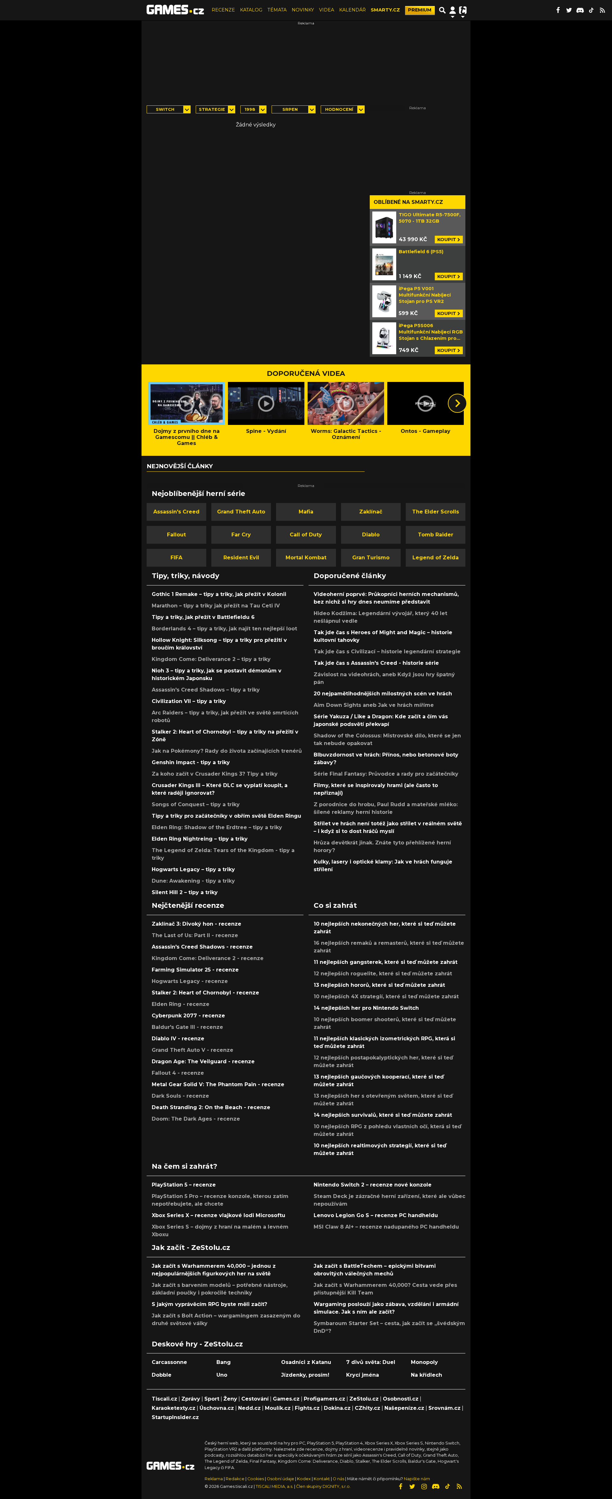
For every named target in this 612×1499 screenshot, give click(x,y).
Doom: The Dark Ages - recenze (196, 1119)
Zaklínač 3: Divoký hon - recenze (196, 924)
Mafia (306, 512)
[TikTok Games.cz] (591, 10)
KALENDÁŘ (352, 10)
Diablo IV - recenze (178, 1039)
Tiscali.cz (164, 1399)
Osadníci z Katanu (306, 1362)
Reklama (214, 1478)
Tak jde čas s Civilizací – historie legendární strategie (387, 652)
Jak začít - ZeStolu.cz (191, 1247)
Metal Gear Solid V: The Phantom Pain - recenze (218, 1084)
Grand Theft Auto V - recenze (192, 1050)
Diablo (371, 535)
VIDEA (326, 10)
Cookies (255, 1478)
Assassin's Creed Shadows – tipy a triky (206, 690)
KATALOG (251, 10)
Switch (165, 109)
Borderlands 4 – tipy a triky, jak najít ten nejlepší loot (224, 629)
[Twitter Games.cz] (569, 10)
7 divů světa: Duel (370, 1362)
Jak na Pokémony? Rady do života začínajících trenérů (227, 751)
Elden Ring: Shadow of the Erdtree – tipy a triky (217, 827)
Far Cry (241, 535)
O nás (339, 1478)
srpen (290, 109)
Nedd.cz (249, 1408)
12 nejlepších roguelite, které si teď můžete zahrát (383, 974)
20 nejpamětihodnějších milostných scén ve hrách (383, 694)
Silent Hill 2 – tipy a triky (185, 892)
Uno (221, 1375)
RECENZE (223, 10)
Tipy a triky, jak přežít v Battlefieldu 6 (203, 617)
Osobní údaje (280, 1478)
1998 (249, 109)
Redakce (235, 1478)
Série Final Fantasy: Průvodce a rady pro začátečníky (386, 774)
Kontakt (322, 1478)
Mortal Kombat (306, 558)
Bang (223, 1362)
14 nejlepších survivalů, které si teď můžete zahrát (383, 1115)
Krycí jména (362, 1375)
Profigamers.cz (324, 1399)
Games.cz (286, 1399)
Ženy (230, 1399)
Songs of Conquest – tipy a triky (196, 804)
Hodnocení (339, 109)
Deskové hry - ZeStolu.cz (197, 1344)
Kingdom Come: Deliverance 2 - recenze (208, 958)
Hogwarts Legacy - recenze (190, 981)
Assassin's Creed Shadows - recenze (202, 947)
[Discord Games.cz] (580, 10)
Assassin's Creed (176, 512)
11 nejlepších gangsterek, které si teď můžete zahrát (385, 962)
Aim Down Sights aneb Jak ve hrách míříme (374, 705)
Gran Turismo (371, 558)
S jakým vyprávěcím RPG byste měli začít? (209, 1304)
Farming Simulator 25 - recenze (195, 970)
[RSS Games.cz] (602, 10)
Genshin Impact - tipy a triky (191, 762)
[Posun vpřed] (457, 403)
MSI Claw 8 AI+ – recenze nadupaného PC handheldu (386, 1227)
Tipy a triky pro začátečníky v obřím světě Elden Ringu (226, 816)
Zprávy (190, 1399)
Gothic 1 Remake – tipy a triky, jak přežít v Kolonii (219, 594)
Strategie (212, 109)
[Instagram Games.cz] (424, 1486)
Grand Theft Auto (241, 512)
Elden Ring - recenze (180, 1004)
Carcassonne (169, 1362)
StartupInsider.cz (175, 1417)
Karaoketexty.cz (173, 1408)
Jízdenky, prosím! (305, 1375)
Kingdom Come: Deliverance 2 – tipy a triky (211, 659)
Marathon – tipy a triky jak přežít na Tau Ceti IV (216, 606)
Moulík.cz (278, 1408)
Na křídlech (426, 1375)
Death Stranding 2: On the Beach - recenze (211, 1107)
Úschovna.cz (217, 1408)
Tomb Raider (435, 535)
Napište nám (417, 1478)
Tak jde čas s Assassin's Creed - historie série (376, 663)
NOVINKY (303, 10)
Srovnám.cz (444, 1408)
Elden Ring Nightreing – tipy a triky (200, 839)
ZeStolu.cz (364, 1399)
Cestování (255, 1399)
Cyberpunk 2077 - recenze (188, 1016)
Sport (211, 1399)
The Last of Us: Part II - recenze (195, 935)
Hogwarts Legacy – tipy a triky (193, 869)
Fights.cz (307, 1408)
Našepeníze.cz (404, 1408)
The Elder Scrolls (435, 512)
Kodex (304, 1478)
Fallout (176, 535)
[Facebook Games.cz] (558, 10)
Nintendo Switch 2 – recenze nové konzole (373, 1185)
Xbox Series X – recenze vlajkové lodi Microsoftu (218, 1215)
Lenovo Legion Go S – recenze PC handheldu (376, 1215)
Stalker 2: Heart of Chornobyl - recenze (205, 993)
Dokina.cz (337, 1408)
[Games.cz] (175, 10)
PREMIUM (420, 10)
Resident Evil (241, 558)
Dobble (161, 1375)
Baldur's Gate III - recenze (187, 1027)
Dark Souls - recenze (180, 1096)
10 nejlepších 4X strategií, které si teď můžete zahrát (386, 996)
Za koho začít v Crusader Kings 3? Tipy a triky (215, 774)
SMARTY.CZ (385, 10)
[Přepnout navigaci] (453, 10)
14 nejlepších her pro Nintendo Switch (366, 1008)
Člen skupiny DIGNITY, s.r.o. (323, 1486)
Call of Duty (306, 535)
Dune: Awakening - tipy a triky (193, 881)
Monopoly (424, 1362)
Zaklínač (370, 512)
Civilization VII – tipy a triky (189, 701)
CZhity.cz (367, 1408)
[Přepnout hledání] (442, 10)
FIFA (176, 558)
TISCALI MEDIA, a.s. (274, 1486)
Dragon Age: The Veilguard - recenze (203, 1061)
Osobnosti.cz (401, 1399)
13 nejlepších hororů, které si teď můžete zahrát (379, 985)
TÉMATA (277, 10)
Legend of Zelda (435, 558)
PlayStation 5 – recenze (184, 1185)
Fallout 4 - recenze (178, 1073)
